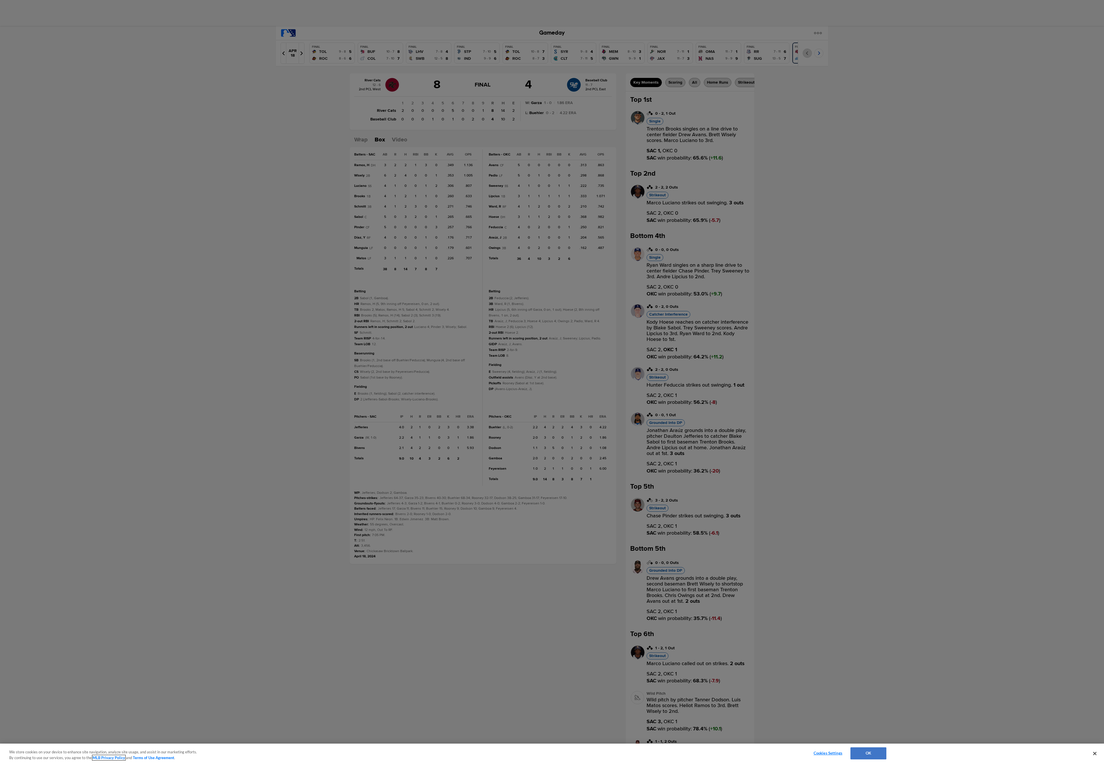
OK (868, 753)
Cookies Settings (828, 753)
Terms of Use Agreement (153, 757)
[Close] (1094, 753)
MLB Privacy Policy (109, 757)
